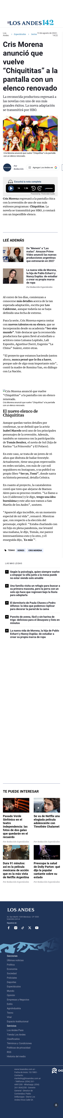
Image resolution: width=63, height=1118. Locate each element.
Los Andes (6, 34)
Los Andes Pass (15, 1030)
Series (20, 550)
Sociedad (12, 973)
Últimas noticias (15, 960)
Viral (9, 1017)
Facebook (8, 928)
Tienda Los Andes (16, 1034)
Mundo (10, 991)
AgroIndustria (14, 1008)
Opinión (11, 995)
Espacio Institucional (17, 1021)
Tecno (10, 1012)
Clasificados (13, 1039)
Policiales (12, 977)
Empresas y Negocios (18, 999)
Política (11, 964)
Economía (12, 969)
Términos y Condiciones (19, 1043)
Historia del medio (16, 1056)
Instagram (15, 928)
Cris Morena (35, 550)
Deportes (11, 982)
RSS (9, 1052)
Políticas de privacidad (18, 1047)
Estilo (10, 1004)
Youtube (37, 928)
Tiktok (22, 928)
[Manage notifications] (56, 1105)
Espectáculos (20, 34)
